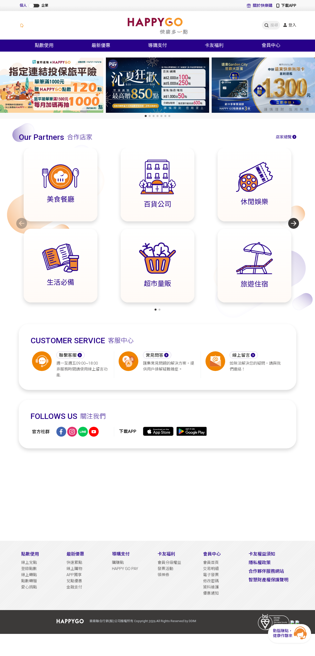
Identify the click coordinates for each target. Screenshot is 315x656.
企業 (44, 5)
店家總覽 (284, 137)
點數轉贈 (29, 581)
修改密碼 (211, 581)
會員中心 (212, 553)
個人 (23, 5)
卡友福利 (166, 553)
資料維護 (211, 587)
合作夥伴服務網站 (266, 571)
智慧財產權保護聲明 (268, 579)
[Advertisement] (157, 494)
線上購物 (74, 568)
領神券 (163, 574)
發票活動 (165, 568)
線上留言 (241, 355)
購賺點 (118, 562)
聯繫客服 (68, 355)
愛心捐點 (29, 587)
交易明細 (211, 568)
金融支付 (74, 587)
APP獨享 (74, 574)
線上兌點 (29, 562)
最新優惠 (75, 553)
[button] (146, 116)
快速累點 (74, 562)
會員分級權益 (169, 562)
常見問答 (154, 355)
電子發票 (211, 574)
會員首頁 (211, 562)
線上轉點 (29, 574)
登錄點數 (29, 568)
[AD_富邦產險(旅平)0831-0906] (51, 86)
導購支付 (121, 553)
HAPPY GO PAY (125, 568)
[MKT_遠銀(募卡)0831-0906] (263, 86)
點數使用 (30, 553)
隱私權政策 (260, 562)
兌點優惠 (74, 581)
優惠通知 (211, 593)
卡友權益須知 (262, 553)
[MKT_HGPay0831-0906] (157, 86)
